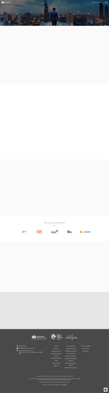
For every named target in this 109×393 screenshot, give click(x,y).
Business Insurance (71, 348)
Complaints (85, 351)
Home (56, 346)
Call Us (47, 24)
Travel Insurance (71, 353)
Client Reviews (56, 363)
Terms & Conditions (86, 346)
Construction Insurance (71, 351)
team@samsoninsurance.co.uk (28, 325)
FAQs (56, 360)
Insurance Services (56, 351)
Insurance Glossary (56, 358)
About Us (56, 348)
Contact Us (62, 24)
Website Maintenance (56, 384)
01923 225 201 (97, 2)
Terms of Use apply (68, 324)
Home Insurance (71, 346)
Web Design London (47, 384)
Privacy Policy (70, 321)
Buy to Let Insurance (71, 356)
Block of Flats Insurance (71, 367)
